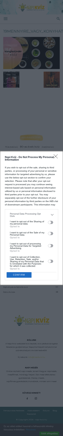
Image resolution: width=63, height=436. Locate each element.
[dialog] (31, 218)
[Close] (57, 157)
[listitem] (31, 215)
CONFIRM (19, 275)
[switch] (50, 222)
